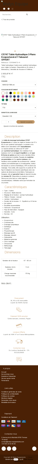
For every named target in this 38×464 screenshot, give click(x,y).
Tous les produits (9, 19)
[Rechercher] (27, 14)
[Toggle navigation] (12, 9)
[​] (4, 449)
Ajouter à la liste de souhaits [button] (13, 126)
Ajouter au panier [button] (26, 122)
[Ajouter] (13, 122)
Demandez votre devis (8, 400)
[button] (3, 36)
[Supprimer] (3, 122)
